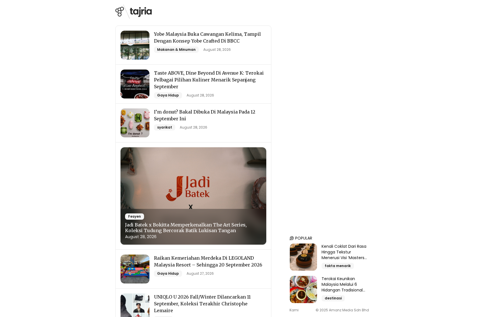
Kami (294, 310)
